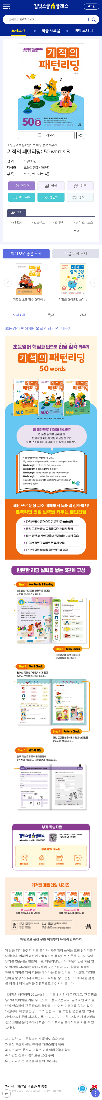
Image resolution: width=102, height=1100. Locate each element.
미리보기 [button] (49, 135)
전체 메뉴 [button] (6, 6)
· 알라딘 (58, 222)
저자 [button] (83, 315)
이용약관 (21, 1086)
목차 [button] (51, 315)
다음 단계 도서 (76, 254)
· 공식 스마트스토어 (83, 227)
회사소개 (9, 1086)
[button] (91, 7)
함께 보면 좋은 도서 (26, 254)
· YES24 (16, 222)
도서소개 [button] (19, 315)
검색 (93, 19)
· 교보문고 (38, 222)
